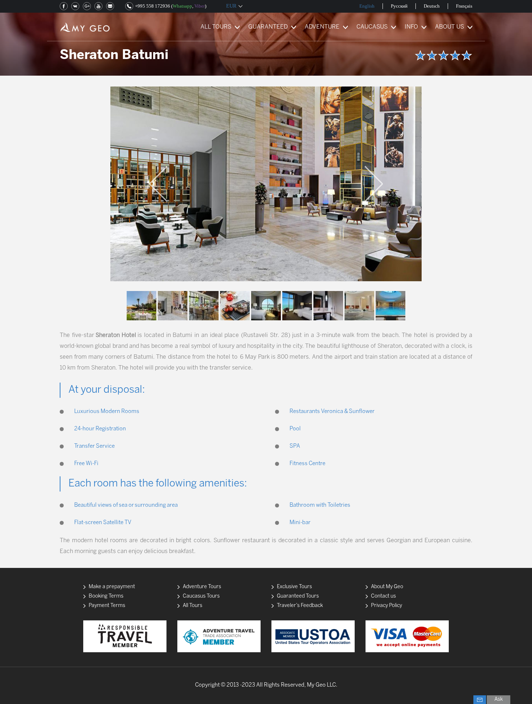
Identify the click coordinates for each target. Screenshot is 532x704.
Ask (498, 699)
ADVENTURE (322, 27)
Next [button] (374, 184)
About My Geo (387, 587)
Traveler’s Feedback (300, 605)
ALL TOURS (215, 27)
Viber (199, 6)
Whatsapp (182, 6)
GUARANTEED (268, 27)
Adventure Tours (202, 587)
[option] (266, 184)
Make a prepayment (112, 587)
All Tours (192, 605)
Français (464, 6)
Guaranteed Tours (298, 596)
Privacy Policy (386, 605)
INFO (411, 27)
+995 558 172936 (152, 6)
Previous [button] (158, 184)
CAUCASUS (372, 27)
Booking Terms (106, 596)
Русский (399, 6)
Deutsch (432, 6)
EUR (231, 6)
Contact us (383, 596)
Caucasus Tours (201, 596)
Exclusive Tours (294, 587)
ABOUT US (449, 27)
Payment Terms (107, 605)
